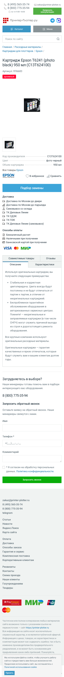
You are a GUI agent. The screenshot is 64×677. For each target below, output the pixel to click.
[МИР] (34, 602)
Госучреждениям (12, 583)
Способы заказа (12, 547)
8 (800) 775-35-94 (18, 8)
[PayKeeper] (11, 602)
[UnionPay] (51, 602)
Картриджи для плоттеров (17, 51)
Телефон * (8, 436)
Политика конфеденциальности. (35, 471)
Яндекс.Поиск (10, 528)
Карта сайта (9, 532)
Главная (7, 46)
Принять (9, 673)
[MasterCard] (6, 609)
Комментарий (10, 451)
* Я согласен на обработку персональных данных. (30, 469)
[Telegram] (52, 20)
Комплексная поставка (16, 555)
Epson (39, 51)
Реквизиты (9, 566)
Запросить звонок (32, 479)
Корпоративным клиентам (18, 560)
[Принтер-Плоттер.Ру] (20, 20)
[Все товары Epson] (12, 175)
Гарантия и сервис (13, 551)
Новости (7, 523)
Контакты (8, 571)
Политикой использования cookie (20, 667)
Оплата (6, 538)
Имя (4, 421)
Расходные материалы (28, 46)
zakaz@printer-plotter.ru (49, 4)
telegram (7, 512)
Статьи (6, 519)
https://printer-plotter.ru (37, 627)
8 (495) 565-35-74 (18, 4)
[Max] (59, 20)
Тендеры (7, 587)
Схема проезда (11, 575)
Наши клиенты (11, 579)
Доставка (8, 543)
